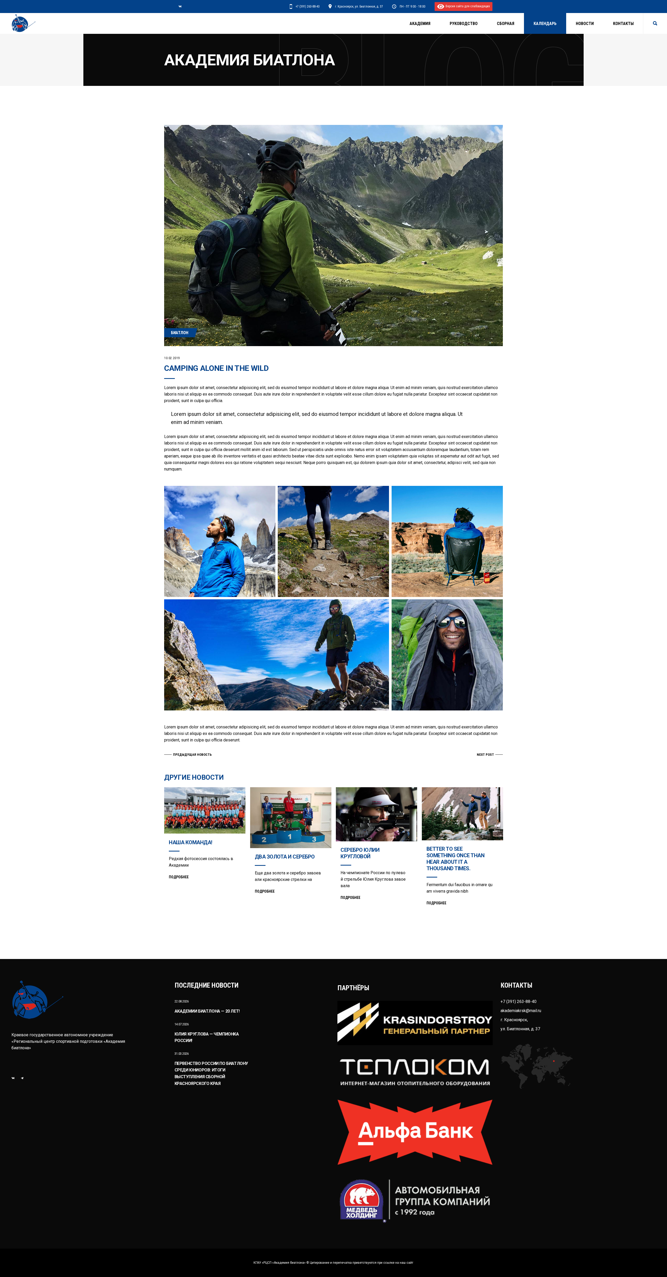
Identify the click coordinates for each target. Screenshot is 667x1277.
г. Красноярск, (514, 1019)
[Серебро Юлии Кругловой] (376, 814)
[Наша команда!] (204, 810)
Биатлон (179, 332)
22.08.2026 (182, 1001)
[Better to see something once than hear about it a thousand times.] (462, 813)
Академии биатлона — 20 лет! (207, 1011)
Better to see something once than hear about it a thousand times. (456, 859)
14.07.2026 (182, 1024)
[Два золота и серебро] (290, 817)
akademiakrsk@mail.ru (521, 1010)
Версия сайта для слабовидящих (467, 6)
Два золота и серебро (285, 857)
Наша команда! (190, 842)
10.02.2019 (172, 358)
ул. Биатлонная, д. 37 (520, 1028)
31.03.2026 (182, 1054)
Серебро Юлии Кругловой (360, 853)
